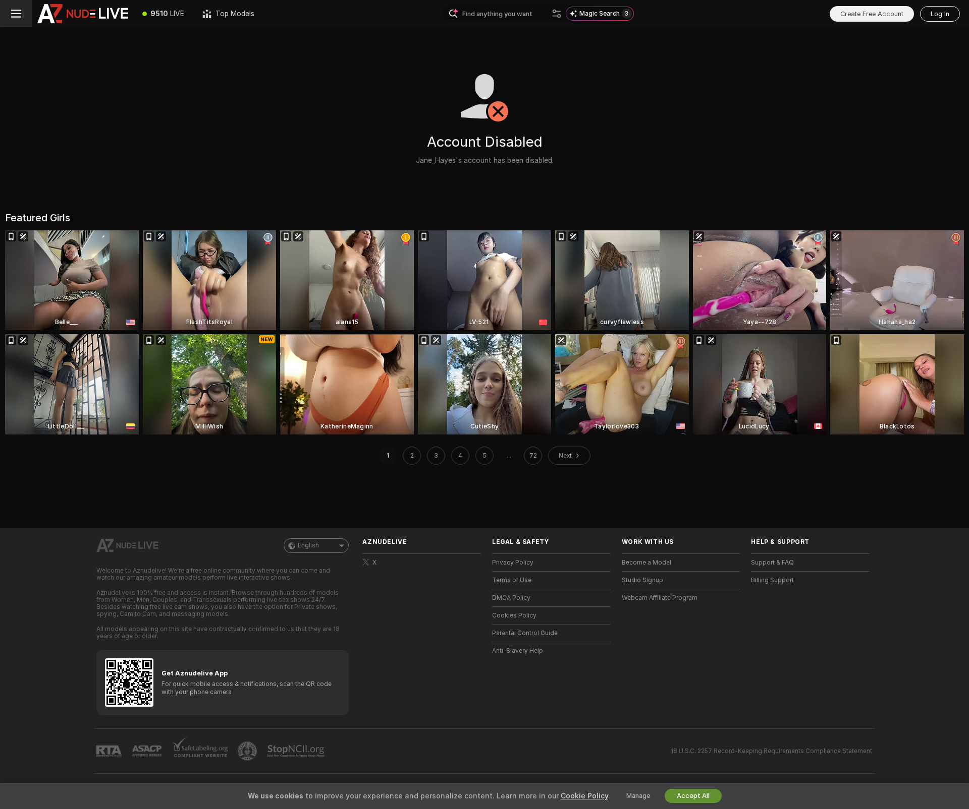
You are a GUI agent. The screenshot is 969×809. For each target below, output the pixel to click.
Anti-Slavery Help (517, 650)
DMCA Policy (511, 597)
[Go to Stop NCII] (297, 751)
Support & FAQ (772, 562)
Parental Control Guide (525, 633)
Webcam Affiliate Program (659, 597)
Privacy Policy (512, 562)
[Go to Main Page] (82, 13)
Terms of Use (511, 580)
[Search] (557, 14)
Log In (940, 14)
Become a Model (646, 562)
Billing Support (772, 580)
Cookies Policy (514, 615)
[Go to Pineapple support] (248, 751)
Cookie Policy (584, 796)
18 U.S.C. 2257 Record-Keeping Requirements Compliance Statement (771, 751)
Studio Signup (642, 580)
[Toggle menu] (16, 13)
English (308, 545)
